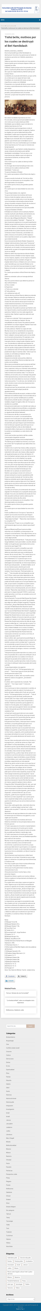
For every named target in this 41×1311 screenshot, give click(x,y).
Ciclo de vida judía (25, 1257)
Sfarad (8, 1196)
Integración (9, 1105)
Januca (8, 1120)
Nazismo (9, 1156)
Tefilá (8, 1225)
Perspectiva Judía (11, 1174)
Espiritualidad (10, 26)
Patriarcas (9, 1170)
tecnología (19, 1284)
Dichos (8, 1062)
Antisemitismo (10, 1037)
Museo (16, 1268)
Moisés (8, 1142)
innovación (10, 1265)
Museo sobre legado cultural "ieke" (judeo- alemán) (20, 1273)
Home (2, 26)
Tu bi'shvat (9, 1235)
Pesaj (8, 1178)
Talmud (8, 1214)
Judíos (8, 1131)
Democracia (9, 1059)
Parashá (8, 1167)
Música (8, 1152)
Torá (7, 1228)
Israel (7, 1113)
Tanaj (8, 1217)
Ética (7, 1073)
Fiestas (8, 1077)
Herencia (9, 1095)
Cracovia (8, 1051)
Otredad (8, 1160)
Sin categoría (10, 1210)
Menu (2, 20)
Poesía (8, 1185)
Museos (8, 1149)
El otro (8, 1066)
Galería (8, 1084)
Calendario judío (12, 1257)
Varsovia (10, 1288)
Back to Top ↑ (20, 1309)
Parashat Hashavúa (13, 1281)
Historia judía (10, 1102)
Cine (7, 1044)
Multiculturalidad (11, 1145)
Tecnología (9, 1221)
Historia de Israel (11, 1098)
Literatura (9, 1134)
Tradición (9, 1232)
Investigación (10, 1109)
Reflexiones (9, 1188)
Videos (18, 1288)
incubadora (29, 1261)
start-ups (10, 1284)
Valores (8, 1239)
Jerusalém (9, 1123)
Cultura (8, 1055)
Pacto (8, 1163)
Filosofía (8, 1080)
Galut (7, 1087)
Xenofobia (9, 1246)
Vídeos (8, 1243)
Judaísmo (9, 1127)
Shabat (8, 1199)
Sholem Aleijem (11, 1206)
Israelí (8, 1116)
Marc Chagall (10, 1138)
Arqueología (10, 1040)
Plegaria (8, 1181)
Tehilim (27, 1284)
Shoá (7, 1203)
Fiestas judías (19, 1261)
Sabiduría (9, 1192)
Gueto (8, 1091)
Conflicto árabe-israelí (12, 1048)
